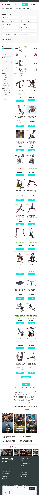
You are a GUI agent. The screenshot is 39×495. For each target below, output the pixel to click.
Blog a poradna (4, 478)
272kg (5, 83)
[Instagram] (23, 476)
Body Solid (7, 59)
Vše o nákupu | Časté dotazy (26, 462)
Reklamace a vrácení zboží (26, 463)
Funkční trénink (7, 92)
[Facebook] (21, 476)
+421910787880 (25, 0)
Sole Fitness (7, 64)
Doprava (22, 465)
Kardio (6, 94)
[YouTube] (26, 477)
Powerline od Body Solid (8, 62)
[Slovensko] (3, 461)
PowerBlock (6, 68)
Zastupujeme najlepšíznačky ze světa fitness (10, 441)
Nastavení (7, 492)
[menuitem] (3, 8)
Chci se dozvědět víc (25, 409)
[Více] (36, 8)
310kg (5, 79)
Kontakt (22, 460)
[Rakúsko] (6, 461)
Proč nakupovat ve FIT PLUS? (15, 1)
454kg (5, 77)
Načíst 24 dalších (26, 377)
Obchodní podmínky (5, 1)
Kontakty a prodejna (5, 474)
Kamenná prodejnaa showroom (27, 437)
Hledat (25, 4)
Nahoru (26, 384)
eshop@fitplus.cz (33, 0)
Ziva (5, 66)
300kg (5, 81)
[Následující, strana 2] (26, 381)
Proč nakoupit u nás (5, 473)
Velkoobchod (4, 476)
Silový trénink (7, 90)
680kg (5, 75)
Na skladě (6, 54)
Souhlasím (32, 488)
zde (8, 490)
